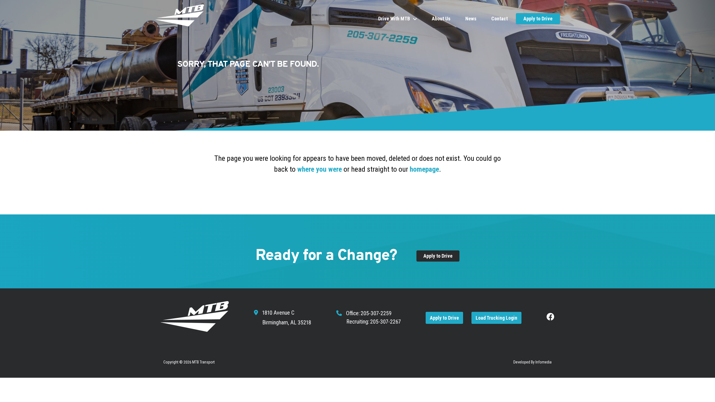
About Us (441, 18)
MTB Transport (203, 362)
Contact (499, 18)
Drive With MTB (394, 18)
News (470, 18)
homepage (424, 169)
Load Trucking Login (496, 318)
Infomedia (543, 362)
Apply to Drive (537, 18)
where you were (319, 169)
